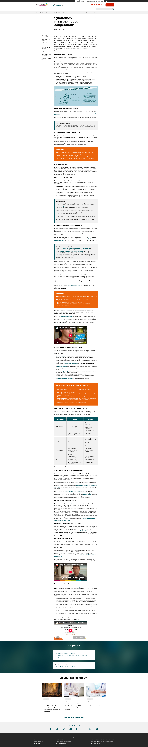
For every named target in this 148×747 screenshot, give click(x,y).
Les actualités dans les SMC (46, 59)
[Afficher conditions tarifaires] (62, 5)
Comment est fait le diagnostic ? (46, 40)
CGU (35, 739)
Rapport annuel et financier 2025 (63, 741)
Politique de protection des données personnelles (67, 737)
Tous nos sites (36, 1)
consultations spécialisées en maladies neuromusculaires (74, 248)
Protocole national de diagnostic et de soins (71, 251)
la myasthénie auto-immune (68, 206)
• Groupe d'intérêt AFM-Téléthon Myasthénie (65, 653)
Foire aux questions (38, 741)
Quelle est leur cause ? (47, 33)
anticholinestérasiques (74, 285)
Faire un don (110, 4)
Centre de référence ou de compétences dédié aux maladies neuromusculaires (76, 393)
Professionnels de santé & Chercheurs (94, 1)
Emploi (77, 1)
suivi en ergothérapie (63, 371)
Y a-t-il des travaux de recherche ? (46, 55)
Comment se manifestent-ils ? (45, 36)
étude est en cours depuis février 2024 (76, 531)
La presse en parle (95, 743)
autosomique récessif (71, 113)
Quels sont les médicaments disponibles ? (45, 43)
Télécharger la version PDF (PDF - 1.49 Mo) (65, 666)
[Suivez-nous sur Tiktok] (84, 729)
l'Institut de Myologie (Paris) (79, 587)
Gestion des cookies (96, 737)
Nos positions (37, 743)
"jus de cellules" (87, 494)
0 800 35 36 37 (57, 5)
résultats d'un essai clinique (73, 491)
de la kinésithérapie (61, 356)
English (44, 1)
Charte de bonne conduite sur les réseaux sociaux (102, 739)
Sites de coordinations (61, 743)
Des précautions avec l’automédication (46, 51)
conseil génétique (62, 366)
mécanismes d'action (67, 316)
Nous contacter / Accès (39, 737)
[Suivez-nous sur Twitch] (90, 729)
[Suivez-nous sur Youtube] (70, 729)
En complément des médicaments (46, 48)
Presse (82, 1)
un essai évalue (71, 503)
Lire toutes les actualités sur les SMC (74, 717)
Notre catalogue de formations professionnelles (102, 741)
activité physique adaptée (65, 378)
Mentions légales (60, 739)
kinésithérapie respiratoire (71, 363)
